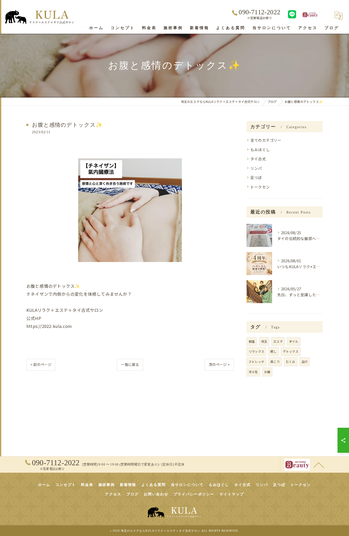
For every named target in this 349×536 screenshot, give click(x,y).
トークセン (260, 186)
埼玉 (264, 341)
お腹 (267, 372)
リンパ (256, 168)
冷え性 (253, 372)
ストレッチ (256, 361)
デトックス (290, 351)
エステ (278, 341)
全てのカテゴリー (266, 140)
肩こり (275, 361)
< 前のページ (40, 364)
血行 (304, 361)
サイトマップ (231, 494)
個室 (252, 341)
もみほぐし (260, 149)
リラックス (256, 351)
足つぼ (256, 177)
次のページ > (219, 364)
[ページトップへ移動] (319, 465)
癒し (273, 351)
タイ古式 (258, 158)
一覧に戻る (130, 364)
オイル (293, 341)
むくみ (290, 361)
